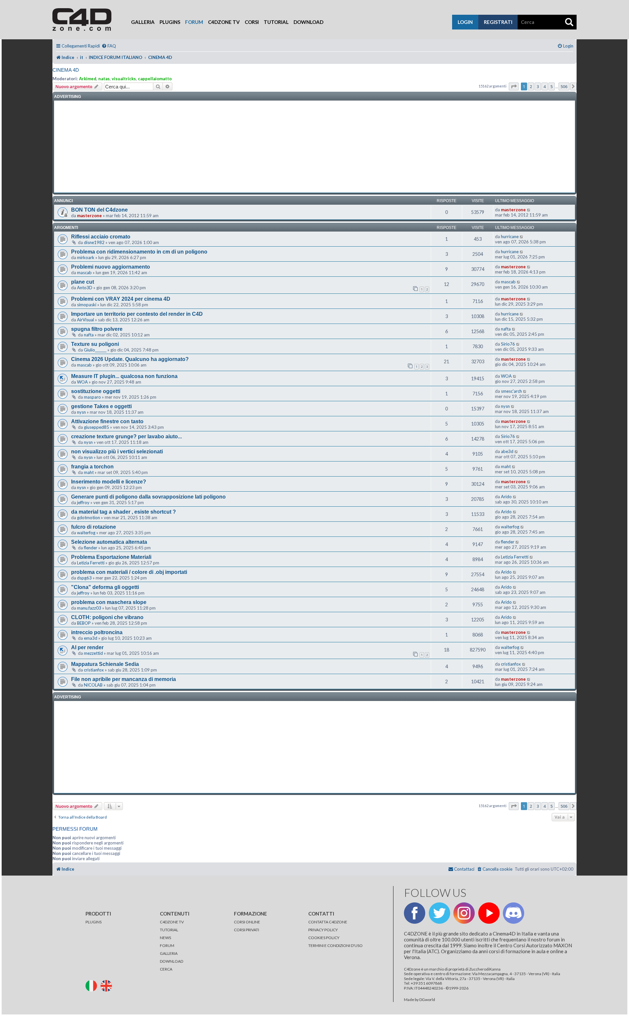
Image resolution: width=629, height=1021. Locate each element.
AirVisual (85, 319)
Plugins (170, 22)
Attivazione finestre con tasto (107, 421)
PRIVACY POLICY (323, 929)
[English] (108, 985)
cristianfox (94, 669)
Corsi (252, 22)
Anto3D (84, 287)
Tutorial (276, 22)
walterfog (86, 532)
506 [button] (564, 86)
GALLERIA (169, 953)
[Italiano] (93, 985)
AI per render (87, 647)
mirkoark (85, 257)
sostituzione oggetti (95, 391)
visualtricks (124, 78)
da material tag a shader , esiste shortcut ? (123, 512)
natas (104, 78)
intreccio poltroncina (97, 632)
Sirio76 (508, 344)
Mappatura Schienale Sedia (105, 664)
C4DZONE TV (172, 921)
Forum (194, 22)
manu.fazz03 (89, 608)
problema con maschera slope (108, 602)
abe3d (507, 451)
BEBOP (84, 623)
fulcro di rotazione (93, 527)
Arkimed (87, 78)
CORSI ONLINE (247, 921)
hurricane (510, 236)
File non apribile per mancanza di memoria (123, 679)
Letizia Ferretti (91, 562)
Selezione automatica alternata (109, 542)
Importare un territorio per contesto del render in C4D (137, 314)
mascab (84, 272)
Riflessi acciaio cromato (100, 236)
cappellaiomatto (155, 78)
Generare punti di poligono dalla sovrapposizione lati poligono (148, 497)
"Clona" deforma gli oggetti (105, 587)
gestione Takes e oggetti (101, 406)
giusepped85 (96, 427)
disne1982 (94, 242)
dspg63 (84, 577)
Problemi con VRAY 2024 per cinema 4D (120, 299)
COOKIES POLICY (323, 937)
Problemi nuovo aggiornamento (110, 267)
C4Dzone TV (224, 22)
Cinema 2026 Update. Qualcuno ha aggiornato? (130, 359)
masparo (92, 397)
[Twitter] (439, 913)
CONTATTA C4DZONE (327, 921)
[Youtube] (489, 913)
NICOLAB (93, 685)
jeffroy (83, 502)
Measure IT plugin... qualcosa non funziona (124, 376)
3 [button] (538, 86)
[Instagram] (464, 913)
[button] (514, 86)
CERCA (166, 969)
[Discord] (513, 913)
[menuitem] (109, 46)
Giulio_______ (95, 349)
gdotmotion (88, 517)
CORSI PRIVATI (246, 929)
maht (89, 472)
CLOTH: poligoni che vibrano (107, 617)
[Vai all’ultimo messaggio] (529, 209)
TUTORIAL (169, 929)
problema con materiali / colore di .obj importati (129, 572)
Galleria (143, 22)
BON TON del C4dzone (99, 210)
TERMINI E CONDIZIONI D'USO (335, 945)
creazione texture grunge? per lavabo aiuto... (126, 436)
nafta (89, 334)
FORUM (167, 945)
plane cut (82, 282)
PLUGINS (94, 921)
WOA (82, 382)
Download (308, 22)
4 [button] (544, 86)
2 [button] (531, 86)
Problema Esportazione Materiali (111, 557)
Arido (506, 496)
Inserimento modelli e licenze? (108, 481)
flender (90, 547)
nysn (81, 412)
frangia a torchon (92, 466)
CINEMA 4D (65, 70)
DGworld (427, 999)
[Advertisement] (314, 147)
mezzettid (93, 653)
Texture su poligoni (95, 344)
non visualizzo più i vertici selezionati (117, 451)
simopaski (86, 304)
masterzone (89, 215)
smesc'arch (511, 391)
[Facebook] (414, 913)
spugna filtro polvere (97, 329)
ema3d (90, 638)
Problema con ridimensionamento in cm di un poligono (139, 252)
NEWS (165, 937)
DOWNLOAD (171, 961)
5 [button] (551, 86)
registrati (498, 22)
